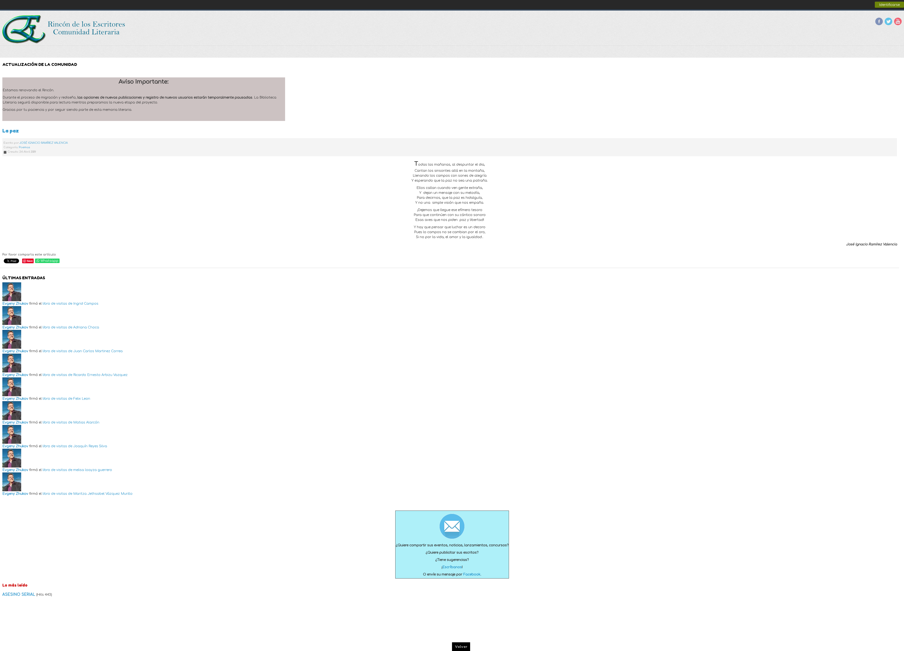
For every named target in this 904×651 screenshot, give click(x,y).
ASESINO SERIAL (19, 594)
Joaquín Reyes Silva (90, 446)
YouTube (898, 21)
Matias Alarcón (86, 422)
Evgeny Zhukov (15, 303)
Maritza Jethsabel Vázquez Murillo (103, 493)
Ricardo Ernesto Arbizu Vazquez (100, 375)
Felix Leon (81, 398)
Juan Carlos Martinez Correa (98, 351)
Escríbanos (452, 567)
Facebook (879, 21)
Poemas (24, 147)
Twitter (888, 21)
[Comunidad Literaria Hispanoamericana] (64, 29)
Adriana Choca (86, 327)
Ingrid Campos (85, 303)
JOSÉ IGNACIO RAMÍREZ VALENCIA (44, 142)
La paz (10, 131)
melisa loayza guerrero (92, 470)
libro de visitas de (57, 303)
